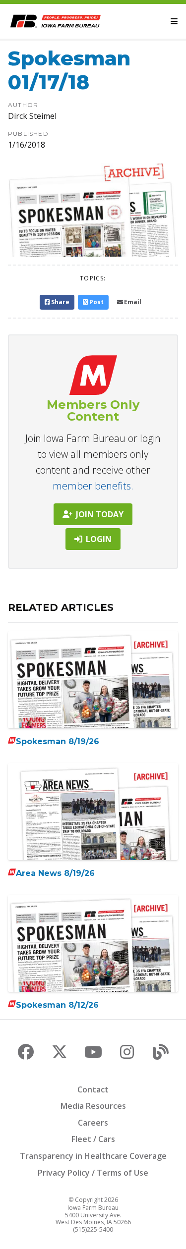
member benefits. (93, 485)
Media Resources (93, 1105)
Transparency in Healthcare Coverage (93, 1155)
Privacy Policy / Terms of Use (93, 1172)
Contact (93, 1089)
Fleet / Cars (93, 1139)
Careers (93, 1122)
